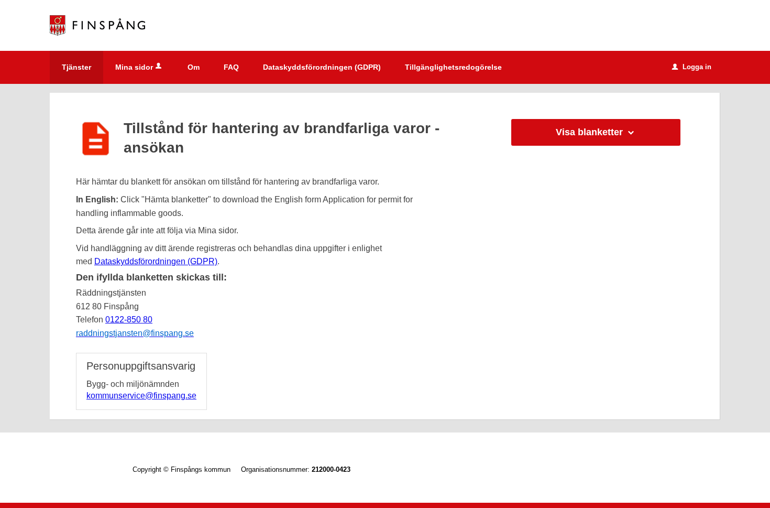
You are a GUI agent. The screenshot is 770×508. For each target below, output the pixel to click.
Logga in (691, 67)
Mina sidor (134, 67)
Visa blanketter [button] (589, 132)
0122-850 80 (128, 319)
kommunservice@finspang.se (141, 395)
